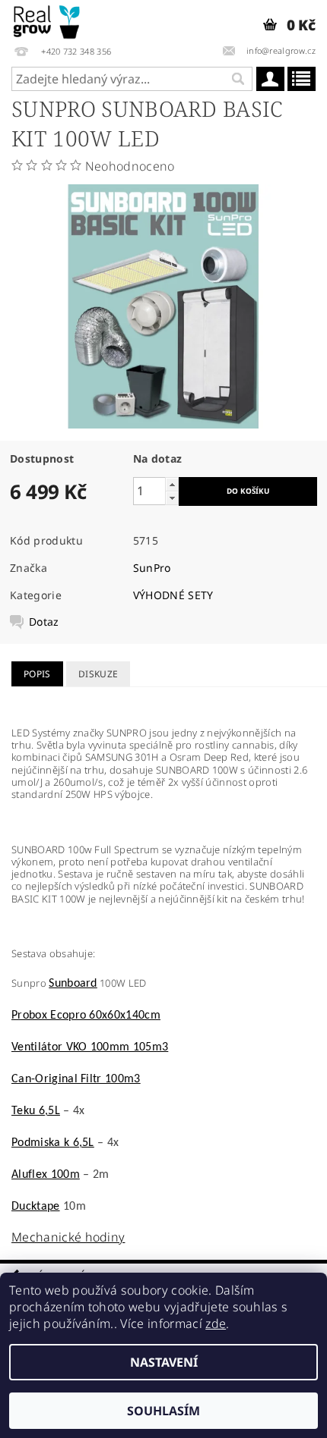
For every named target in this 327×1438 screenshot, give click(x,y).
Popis (37, 673)
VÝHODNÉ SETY (173, 595)
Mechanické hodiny (68, 1237)
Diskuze (98, 673)
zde (215, 1323)
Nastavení (164, 1362)
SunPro (152, 567)
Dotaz (44, 622)
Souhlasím (163, 1410)
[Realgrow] (47, 19)
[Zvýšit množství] (172, 484)
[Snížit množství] (172, 498)
